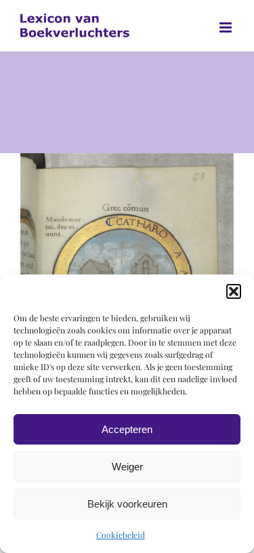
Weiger (127, 466)
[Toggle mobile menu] (226, 27)
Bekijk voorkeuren (127, 504)
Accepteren (127, 429)
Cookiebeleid (120, 534)
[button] (233, 291)
